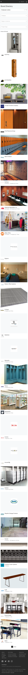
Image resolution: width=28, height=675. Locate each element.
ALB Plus (7, 54)
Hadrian (6, 488)
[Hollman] (14, 170)
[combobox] (14, 15)
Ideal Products (8, 156)
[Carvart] (14, 527)
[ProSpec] (14, 298)
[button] (25, 9)
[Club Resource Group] (14, 119)
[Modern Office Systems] (14, 272)
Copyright (12, 672)
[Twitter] (5, 661)
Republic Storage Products (11, 513)
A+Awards (4, 655)
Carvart (6, 539)
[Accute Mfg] (14, 451)
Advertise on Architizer (12, 656)
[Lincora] (14, 425)
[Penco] (14, 374)
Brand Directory (22, 656)
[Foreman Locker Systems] (14, 553)
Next (15, 646)
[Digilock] (14, 247)
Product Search (22, 655)
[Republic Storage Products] (14, 502)
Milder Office (8, 233)
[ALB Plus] (14, 43)
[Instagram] (12, 661)
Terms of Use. (4, 671)
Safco (6, 641)
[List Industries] (14, 68)
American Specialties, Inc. (11, 207)
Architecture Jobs (22, 654)
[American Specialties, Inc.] (14, 196)
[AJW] (14, 578)
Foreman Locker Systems (11, 564)
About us (3, 654)
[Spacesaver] (14, 400)
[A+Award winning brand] (26, 161)
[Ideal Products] (14, 145)
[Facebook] (2, 661)
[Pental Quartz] (14, 604)
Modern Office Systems (10, 284)
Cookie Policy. (10, 671)
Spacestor (7, 360)
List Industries (8, 80)
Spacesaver (7, 411)
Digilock (7, 258)
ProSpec (7, 309)
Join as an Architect (12, 654)
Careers (3, 656)
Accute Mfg (7, 462)
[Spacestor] (14, 349)
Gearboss (7, 335)
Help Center (4, 657)
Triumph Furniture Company (11, 105)
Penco (6, 386)
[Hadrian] (14, 476)
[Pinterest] (9, 661)
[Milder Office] (14, 221)
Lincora (6, 437)
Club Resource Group (10, 131)
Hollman (7, 182)
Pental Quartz (8, 615)
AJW (6, 590)
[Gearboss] (14, 323)
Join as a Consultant (12, 655)
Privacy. (24, 669)
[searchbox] (1, 15)
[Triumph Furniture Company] (14, 94)
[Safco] (14, 629)
